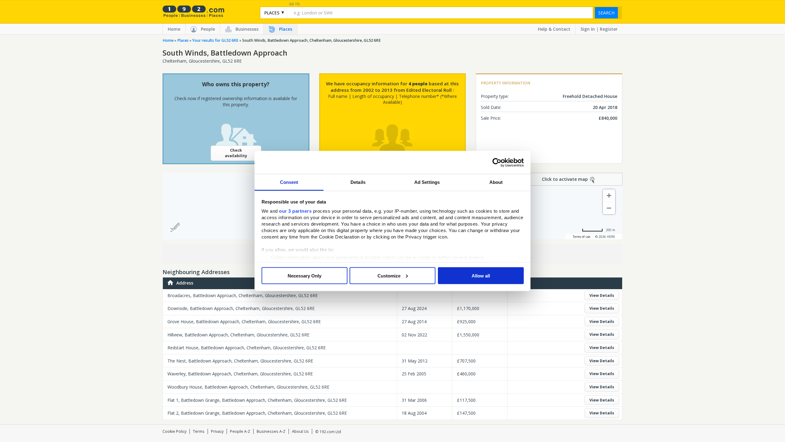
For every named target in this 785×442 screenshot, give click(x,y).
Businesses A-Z (271, 431)
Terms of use (581, 237)
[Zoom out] (609, 208)
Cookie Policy (174, 431)
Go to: (295, 4)
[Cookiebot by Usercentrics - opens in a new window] (497, 162)
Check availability (236, 153)
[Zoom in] (609, 195)
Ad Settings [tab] (427, 182)
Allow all (481, 275)
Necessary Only (304, 275)
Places (285, 29)
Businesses (247, 29)
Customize (388, 275)
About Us (300, 431)
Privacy (217, 431)
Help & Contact (554, 29)
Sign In (587, 29)
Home (174, 29)
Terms (199, 431)
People (208, 29)
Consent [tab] (289, 182)
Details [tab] (358, 182)
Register (609, 29)
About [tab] (496, 182)
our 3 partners (295, 211)
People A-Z (240, 431)
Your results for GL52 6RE (215, 40)
